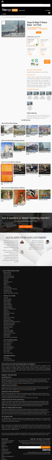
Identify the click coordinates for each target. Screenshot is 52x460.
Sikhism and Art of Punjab (9, 333)
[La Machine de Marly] (19, 146)
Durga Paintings (7, 334)
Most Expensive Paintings (9, 323)
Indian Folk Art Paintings (9, 324)
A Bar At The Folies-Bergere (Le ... (19, 175)
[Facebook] (45, 450)
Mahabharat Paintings (8, 320)
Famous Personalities (8, 331)
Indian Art (6, 280)
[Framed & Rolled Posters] (16, 385)
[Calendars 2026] (11, 377)
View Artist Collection (32, 29)
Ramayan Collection (8, 327)
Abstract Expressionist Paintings (11, 293)
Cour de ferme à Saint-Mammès (43, 136)
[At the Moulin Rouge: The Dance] (7, 194)
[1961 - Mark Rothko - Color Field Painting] (7, 173)
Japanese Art (7, 311)
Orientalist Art (7, 286)
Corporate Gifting (7, 358)
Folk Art (5, 284)
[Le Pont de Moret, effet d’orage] (32, 147)
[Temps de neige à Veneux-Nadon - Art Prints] (13, 28)
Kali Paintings (7, 336)
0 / (47, 10)
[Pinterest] (49, 450)
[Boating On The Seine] (44, 194)
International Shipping (6, 452)
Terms (3, 448)
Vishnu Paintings (7, 303)
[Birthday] (32, 194)
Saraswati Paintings (8, 307)
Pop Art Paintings (7, 287)
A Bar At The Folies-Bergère (32, 173)
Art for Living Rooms (8, 341)
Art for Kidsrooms (8, 346)
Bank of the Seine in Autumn (5, 134)
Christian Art (6, 314)
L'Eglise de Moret (4, 158)
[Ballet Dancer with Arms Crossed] (19, 197)
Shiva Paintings (7, 301)
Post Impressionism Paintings (10, 289)
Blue (39, 116)
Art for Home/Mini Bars (9, 347)
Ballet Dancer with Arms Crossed (19, 206)
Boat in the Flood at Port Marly (19, 136)
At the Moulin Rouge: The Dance (6, 200)
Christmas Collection (8, 326)
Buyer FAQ (4, 443)
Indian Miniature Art (8, 281)
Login (20, 10)
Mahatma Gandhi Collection (10, 309)
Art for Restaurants (8, 348)
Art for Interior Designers (9, 360)
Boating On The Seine (43, 199)
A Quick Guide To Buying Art (8, 440)
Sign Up (23, 10)
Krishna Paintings (7, 299)
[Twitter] (43, 450)
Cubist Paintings (7, 274)
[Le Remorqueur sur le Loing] (44, 146)
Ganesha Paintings (8, 304)
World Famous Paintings (9, 317)
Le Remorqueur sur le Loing (44, 152)
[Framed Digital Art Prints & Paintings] (23, 399)
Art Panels (6, 297)
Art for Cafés (7, 351)
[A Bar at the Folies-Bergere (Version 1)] (44, 169)
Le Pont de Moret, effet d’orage (31, 153)
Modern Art (6, 283)
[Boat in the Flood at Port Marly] (19, 129)
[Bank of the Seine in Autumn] (7, 129)
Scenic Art (43, 118)
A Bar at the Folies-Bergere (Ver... (44, 175)
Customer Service (6, 453)
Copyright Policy (5, 449)
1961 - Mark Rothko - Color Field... (6, 183)
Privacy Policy (5, 450)
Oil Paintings (36, 118)
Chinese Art (6, 316)
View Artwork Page (43, 29)
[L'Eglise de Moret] (7, 149)
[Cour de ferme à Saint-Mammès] (44, 129)
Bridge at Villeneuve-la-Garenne (31, 135)
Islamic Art (6, 279)
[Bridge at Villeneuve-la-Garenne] (32, 129)
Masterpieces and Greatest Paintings (12, 321)
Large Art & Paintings (8, 330)
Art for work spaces (8, 353)
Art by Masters (44, 115)
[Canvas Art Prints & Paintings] (19, 391)
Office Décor (6, 357)
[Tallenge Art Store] (10, 10)
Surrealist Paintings (8, 291)
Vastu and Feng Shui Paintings (10, 337)
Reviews (3, 445)
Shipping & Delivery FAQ (7, 442)
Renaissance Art (7, 290)
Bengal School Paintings (9, 313)
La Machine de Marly (18, 151)
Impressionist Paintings (9, 277)
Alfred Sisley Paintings (33, 115)
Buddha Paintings (7, 300)
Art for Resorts (7, 350)
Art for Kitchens (7, 344)
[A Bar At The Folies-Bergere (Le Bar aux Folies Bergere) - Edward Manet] (19, 169)
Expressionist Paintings (9, 276)
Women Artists (7, 318)
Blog (3, 455)
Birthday (28, 200)
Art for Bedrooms (8, 343)
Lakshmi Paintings (8, 306)
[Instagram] (47, 450)
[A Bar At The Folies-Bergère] (32, 168)
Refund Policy (5, 446)
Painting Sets (6, 328)
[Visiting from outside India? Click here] (34, 364)
